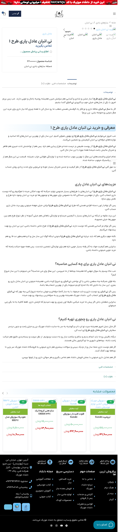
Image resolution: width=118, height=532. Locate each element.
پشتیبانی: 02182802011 (17, 487)
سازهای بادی (102, 22)
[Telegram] (66, 525)
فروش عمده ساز (64, 488)
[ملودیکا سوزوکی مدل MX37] (15, 404)
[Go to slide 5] (82, 28)
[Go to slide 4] (85, 28)
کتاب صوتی (45, 496)
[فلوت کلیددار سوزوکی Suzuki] (73, 402)
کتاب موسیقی (44, 484)
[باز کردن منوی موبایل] (114, 14)
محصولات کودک (64, 500)
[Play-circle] (51, 525)
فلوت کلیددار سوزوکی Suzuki (73, 415)
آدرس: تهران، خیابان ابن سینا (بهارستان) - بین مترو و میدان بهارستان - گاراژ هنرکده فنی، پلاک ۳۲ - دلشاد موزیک (15, 467)
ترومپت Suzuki (103, 417)
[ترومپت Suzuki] (102, 404)
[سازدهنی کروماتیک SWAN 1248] (44, 400)
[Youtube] (61, 525)
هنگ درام (109, 487)
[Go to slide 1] (94, 28)
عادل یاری (47, 33)
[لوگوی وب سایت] (59, 13)
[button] (113, 29)
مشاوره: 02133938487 (17, 481)
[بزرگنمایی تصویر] (110, 26)
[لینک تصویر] (26, 506)
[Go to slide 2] (91, 28)
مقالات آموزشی (43, 479)
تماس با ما (87, 479)
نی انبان (89, 22)
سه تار (110, 493)
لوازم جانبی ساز (64, 494)
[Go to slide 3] (88, 28)
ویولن (111, 481)
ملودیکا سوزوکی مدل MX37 (15, 418)
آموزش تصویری (43, 490)
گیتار (111, 499)
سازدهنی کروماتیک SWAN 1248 (44, 412)
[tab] (72, 83)
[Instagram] (56, 525)
